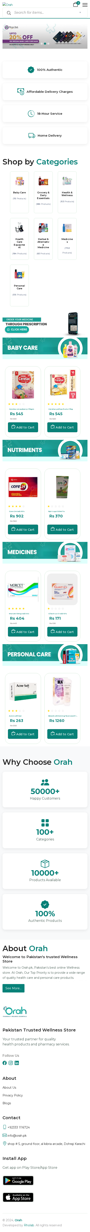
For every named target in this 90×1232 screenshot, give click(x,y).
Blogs (7, 1103)
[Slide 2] (45, 43)
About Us (9, 1087)
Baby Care (19, 192)
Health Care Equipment (19, 243)
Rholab (29, 1225)
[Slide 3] (48, 43)
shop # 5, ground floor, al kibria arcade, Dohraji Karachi (46, 1144)
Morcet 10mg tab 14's (19, 614)
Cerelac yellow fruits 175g (60, 409)
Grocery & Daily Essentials (43, 195)
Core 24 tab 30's (16, 511)
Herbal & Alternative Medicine (43, 243)
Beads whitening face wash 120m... (62, 716)
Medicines (67, 240)
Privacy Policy (13, 1095)
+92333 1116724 (18, 1127)
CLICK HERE (18, 329)
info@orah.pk (17, 1136)
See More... (13, 988)
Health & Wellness (67, 194)
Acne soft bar (15, 716)
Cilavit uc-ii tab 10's (57, 614)
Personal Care (19, 287)
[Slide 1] (42, 43)
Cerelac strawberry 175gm (21, 409)
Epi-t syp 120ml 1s (56, 511)
